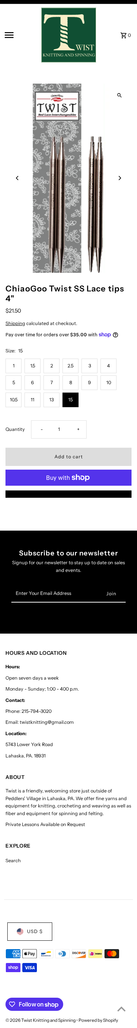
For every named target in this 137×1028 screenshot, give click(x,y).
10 (108, 382)
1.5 (32, 365)
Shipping (15, 323)
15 (70, 399)
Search (13, 860)
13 (51, 399)
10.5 (14, 399)
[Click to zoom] (119, 95)
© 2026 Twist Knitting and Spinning (40, 1020)
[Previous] (17, 178)
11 (32, 399)
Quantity (15, 429)
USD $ (35, 931)
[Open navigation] (20, 35)
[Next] (119, 178)
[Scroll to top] (121, 1009)
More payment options (68, 494)
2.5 (70, 365)
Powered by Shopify (98, 1020)
